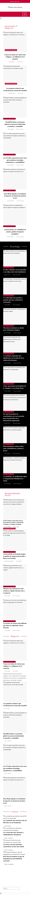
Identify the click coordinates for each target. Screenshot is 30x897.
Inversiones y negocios (10, 50)
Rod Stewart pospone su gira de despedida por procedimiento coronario (13, 859)
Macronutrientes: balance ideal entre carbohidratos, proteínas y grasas (13, 448)
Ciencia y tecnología (8, 267)
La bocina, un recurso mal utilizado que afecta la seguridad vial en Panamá (15, 625)
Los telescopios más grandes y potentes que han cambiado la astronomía (13, 300)
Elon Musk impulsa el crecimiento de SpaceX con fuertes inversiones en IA (15, 196)
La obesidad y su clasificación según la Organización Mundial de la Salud (15, 479)
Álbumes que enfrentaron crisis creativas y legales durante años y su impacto (14, 591)
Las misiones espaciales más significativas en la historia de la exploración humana (13, 358)
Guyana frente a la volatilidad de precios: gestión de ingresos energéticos (15, 232)
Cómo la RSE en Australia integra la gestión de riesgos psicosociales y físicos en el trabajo (14, 556)
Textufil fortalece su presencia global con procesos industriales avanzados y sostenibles (15, 124)
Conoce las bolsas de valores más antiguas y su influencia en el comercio (15, 57)
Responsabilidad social (9, 528)
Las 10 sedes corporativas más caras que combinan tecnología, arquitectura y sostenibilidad (15, 160)
